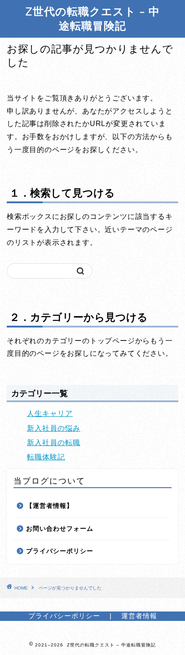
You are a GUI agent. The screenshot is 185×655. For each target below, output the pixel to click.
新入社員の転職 (53, 442)
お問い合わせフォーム (59, 528)
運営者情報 (139, 616)
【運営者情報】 (49, 505)
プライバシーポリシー (59, 551)
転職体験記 (46, 457)
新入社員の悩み (53, 428)
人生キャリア (50, 413)
